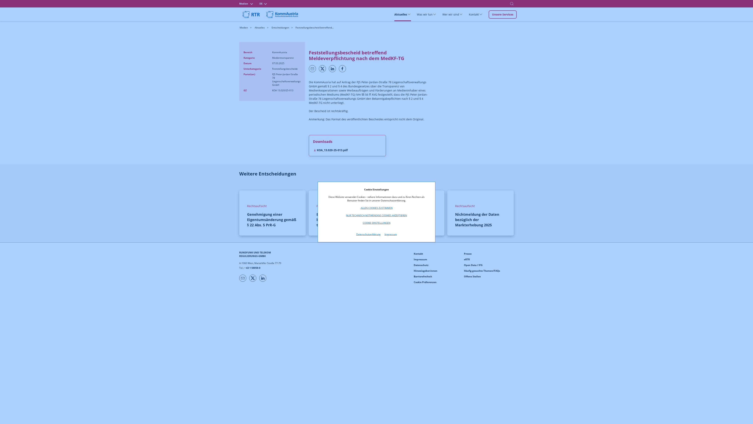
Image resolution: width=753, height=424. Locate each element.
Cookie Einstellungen (376, 223)
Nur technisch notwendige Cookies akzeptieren (376, 215)
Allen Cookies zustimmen (377, 208)
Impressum (391, 234)
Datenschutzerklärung (368, 234)
